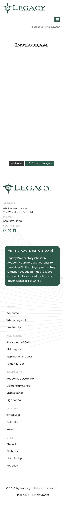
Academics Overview (20, 379)
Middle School (15, 393)
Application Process (19, 356)
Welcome (12, 313)
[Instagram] (4, 230)
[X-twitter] (9, 230)
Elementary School (18, 386)
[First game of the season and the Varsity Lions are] (31, 141)
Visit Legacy (14, 349)
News (9, 429)
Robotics (12, 465)
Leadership (13, 327)
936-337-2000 (12, 221)
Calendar (12, 422)
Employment (52, 27)
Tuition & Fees (15, 364)
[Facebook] (14, 230)
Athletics (12, 451)
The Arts (12, 444)
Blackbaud (37, 27)
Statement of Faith (18, 342)
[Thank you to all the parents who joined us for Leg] (31, 70)
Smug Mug (13, 415)
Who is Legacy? (16, 320)
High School (13, 400)
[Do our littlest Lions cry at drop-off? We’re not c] (31, 106)
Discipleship (14, 458)
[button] (57, 19)
